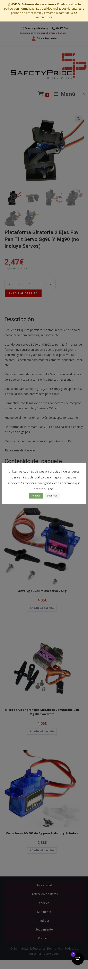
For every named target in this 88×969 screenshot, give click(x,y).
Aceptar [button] (36, 495)
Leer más (52, 495)
